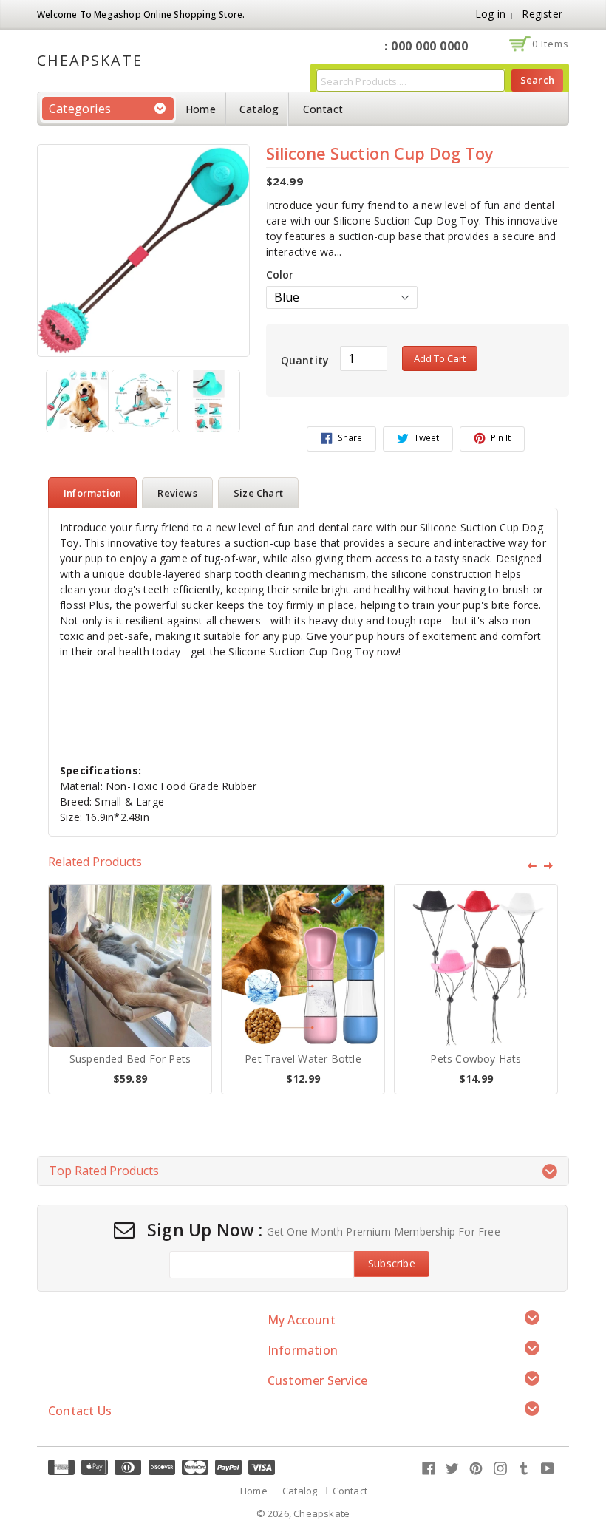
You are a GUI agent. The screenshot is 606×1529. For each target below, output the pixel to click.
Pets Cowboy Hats (475, 1059)
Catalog (259, 109)
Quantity (305, 360)
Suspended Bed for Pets (130, 1059)
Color (280, 275)
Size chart (258, 493)
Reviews (177, 493)
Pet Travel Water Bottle (303, 1059)
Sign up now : (205, 1230)
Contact (323, 109)
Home (200, 109)
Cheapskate (90, 60)
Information (92, 493)
